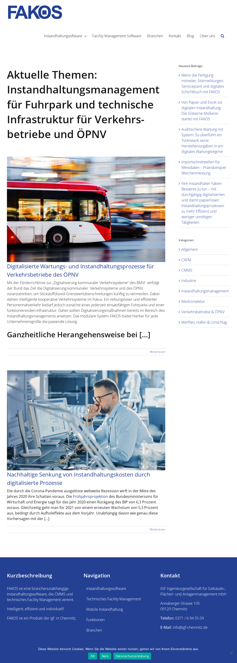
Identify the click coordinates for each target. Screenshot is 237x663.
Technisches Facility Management (113, 598)
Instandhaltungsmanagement (204, 291)
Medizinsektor (193, 301)
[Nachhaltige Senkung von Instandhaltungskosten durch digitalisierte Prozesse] (86, 420)
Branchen (94, 630)
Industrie (188, 280)
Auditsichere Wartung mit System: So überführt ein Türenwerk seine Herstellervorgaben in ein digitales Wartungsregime (202, 140)
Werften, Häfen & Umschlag (204, 322)
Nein (105, 656)
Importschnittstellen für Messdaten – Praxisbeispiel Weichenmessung (203, 167)
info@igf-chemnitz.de (190, 627)
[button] (222, 35)
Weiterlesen (157, 352)
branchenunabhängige (50, 588)
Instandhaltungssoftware (106, 588)
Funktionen (95, 619)
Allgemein (189, 249)
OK (92, 656)
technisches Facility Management (34, 599)
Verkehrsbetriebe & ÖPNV (203, 311)
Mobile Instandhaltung (104, 609)
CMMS (186, 270)
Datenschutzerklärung (132, 656)
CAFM (186, 259)
